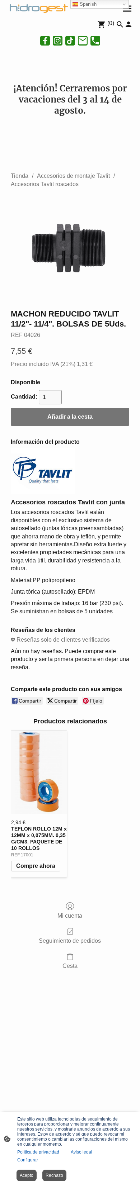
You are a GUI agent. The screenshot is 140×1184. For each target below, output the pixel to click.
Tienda (19, 176)
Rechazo (54, 1175)
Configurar (27, 1159)
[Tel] (95, 41)
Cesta (70, 966)
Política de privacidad (38, 1152)
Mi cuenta (69, 916)
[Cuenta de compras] (128, 24)
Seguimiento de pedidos (70, 941)
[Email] (83, 41)
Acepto (26, 1175)
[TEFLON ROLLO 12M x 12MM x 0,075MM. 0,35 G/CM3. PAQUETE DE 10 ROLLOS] (39, 772)
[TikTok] (70, 41)
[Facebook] (45, 41)
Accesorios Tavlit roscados (45, 184)
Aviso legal (81, 1152)
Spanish (87, 4)
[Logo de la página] (38, 8)
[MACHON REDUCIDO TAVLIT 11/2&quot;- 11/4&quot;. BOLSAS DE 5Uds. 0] (70, 246)
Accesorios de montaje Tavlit (73, 176)
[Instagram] (57, 41)
